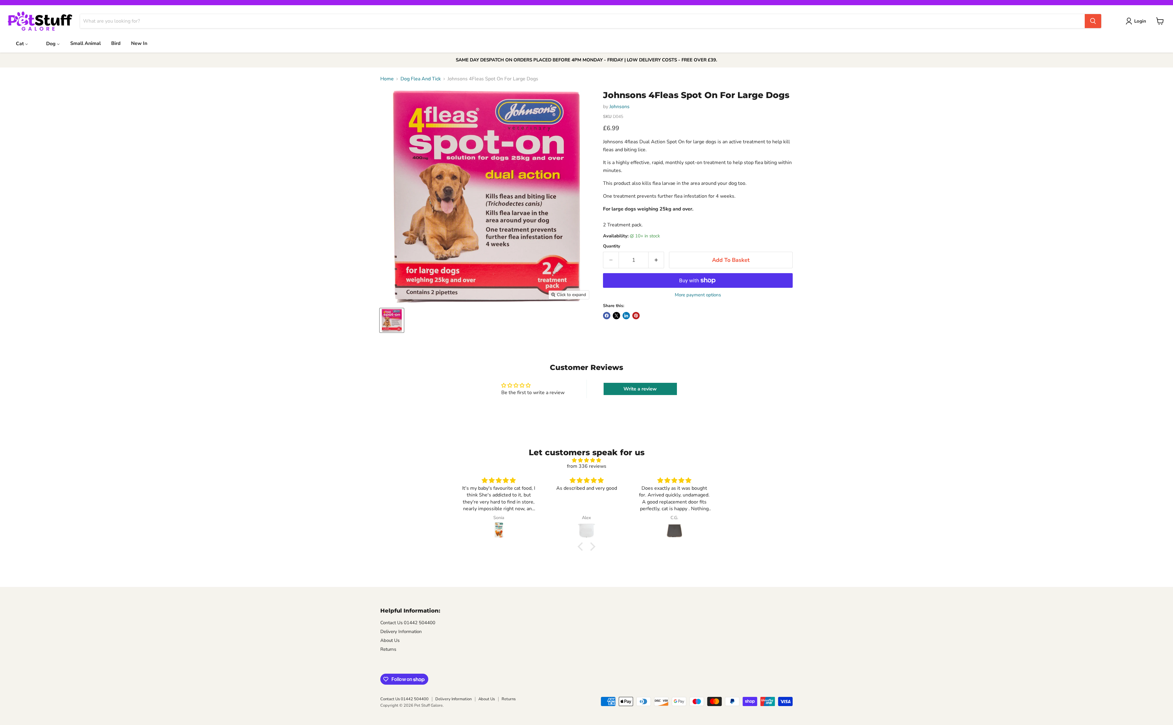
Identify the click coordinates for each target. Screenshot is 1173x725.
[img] (586, 460)
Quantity (611, 246)
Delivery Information (401, 631)
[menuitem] (18, 43)
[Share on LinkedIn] (626, 315)
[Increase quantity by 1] (656, 260)
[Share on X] (616, 315)
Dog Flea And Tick (420, 79)
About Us (390, 640)
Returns (388, 649)
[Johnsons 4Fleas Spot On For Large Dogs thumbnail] (392, 320)
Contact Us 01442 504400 (407, 623)
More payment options (698, 295)
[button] (582, 546)
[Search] (1093, 21)
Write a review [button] (640, 389)
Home (387, 79)
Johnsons (619, 106)
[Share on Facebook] (606, 315)
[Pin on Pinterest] (636, 315)
